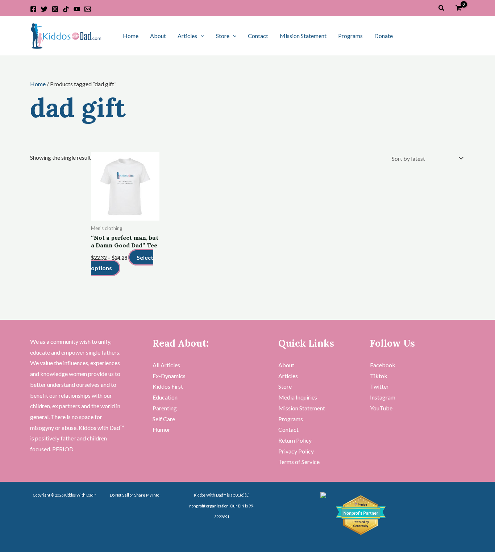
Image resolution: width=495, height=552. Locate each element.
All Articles (166, 364)
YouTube (381, 408)
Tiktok (378, 375)
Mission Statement (303, 35)
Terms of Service (299, 461)
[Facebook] (33, 9)
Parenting (165, 408)
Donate (383, 35)
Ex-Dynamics (169, 375)
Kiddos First (168, 386)
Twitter (379, 386)
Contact (258, 35)
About (158, 35)
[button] (441, 8)
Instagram (382, 397)
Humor (161, 429)
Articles (187, 35)
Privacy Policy (296, 451)
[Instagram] (55, 9)
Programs (350, 35)
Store (222, 35)
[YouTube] (77, 9)
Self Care (164, 418)
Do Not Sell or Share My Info (134, 495)
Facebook (382, 364)
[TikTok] (66, 9)
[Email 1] (87, 9)
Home (130, 35)
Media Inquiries (297, 397)
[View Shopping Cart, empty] (458, 8)
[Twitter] (44, 9)
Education (165, 397)
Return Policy (295, 440)
